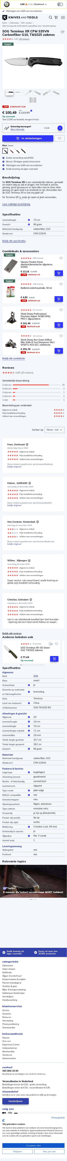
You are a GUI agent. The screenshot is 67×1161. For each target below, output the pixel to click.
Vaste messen (8, 969)
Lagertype (7, 772)
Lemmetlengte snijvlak (13, 730)
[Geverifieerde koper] (27, 444)
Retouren (6, 1017)
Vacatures (7, 1055)
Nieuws (5, 1037)
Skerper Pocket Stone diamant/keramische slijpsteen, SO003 (37, 264)
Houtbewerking (9, 1000)
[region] (33, 74)
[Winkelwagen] (56, 18)
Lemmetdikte (8, 735)
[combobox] (55, 430)
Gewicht (6, 224)
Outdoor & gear (9, 986)
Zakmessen (14, 23)
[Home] (20, 17)
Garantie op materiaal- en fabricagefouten (13, 691)
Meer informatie (18, 129)
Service (5, 1010)
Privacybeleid (58, 1117)
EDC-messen (26, 23)
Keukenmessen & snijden (14, 979)
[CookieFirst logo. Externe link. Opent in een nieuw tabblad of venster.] (3, 1120)
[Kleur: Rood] (11, 150)
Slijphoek (6, 717)
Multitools (7, 972)
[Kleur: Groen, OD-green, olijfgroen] (17, 150)
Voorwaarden (8, 1027)
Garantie (6, 1013)
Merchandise (8, 1051)
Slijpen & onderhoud (11, 976)
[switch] (60, 4)
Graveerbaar (8, 685)
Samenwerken (9, 1058)
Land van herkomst (11, 703)
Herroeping (7, 1020)
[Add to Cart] (59, 273)
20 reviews (24, 39)
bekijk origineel (14, 467)
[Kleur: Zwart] (5, 150)
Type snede (7, 790)
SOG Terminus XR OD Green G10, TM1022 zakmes (35, 649)
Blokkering (7, 827)
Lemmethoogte (9, 721)
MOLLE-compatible (11, 795)
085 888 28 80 (10, 1070)
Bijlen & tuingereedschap (14, 989)
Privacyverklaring (10, 1024)
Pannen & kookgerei (11, 982)
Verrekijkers (7, 996)
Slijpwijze (7, 836)
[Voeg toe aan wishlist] (60, 138)
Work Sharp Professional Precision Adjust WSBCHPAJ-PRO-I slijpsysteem (36, 316)
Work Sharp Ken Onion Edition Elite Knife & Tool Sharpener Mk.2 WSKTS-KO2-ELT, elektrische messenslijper (38, 342)
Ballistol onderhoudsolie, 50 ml (36, 288)
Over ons (6, 1041)
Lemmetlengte (9, 220)
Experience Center (11, 1044)
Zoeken (50, 18)
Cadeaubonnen (9, 1048)
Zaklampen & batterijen (13, 993)
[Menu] (63, 18)
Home (4, 23)
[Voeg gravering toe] (60, 128)
